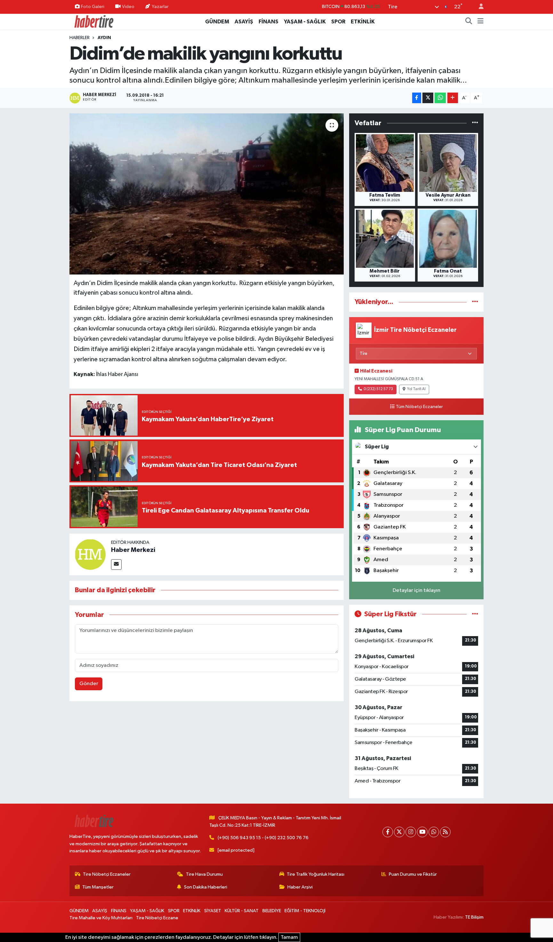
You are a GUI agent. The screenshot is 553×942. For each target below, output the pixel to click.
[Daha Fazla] (452, 98)
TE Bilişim (474, 917)
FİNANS (268, 21)
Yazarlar (160, 6)
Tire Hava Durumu (204, 874)
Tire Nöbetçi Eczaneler (107, 874)
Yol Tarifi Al (416, 389)
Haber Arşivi (300, 887)
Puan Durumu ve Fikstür (413, 874)
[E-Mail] (116, 564)
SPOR (338, 21)
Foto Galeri (92, 6)
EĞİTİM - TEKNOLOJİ (305, 910)
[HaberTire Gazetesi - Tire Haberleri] (93, 21)
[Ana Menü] (480, 22)
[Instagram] (410, 832)
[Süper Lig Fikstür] (475, 614)
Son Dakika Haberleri (205, 887)
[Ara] (469, 22)
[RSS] (445, 832)
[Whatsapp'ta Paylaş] (440, 98)
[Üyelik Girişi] (478, 7)
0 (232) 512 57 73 (378, 389)
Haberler (79, 38)
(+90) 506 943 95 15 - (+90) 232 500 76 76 (263, 837)
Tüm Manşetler (98, 887)
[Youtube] (422, 832)
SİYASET (212, 910)
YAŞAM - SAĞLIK (305, 21)
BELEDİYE (271, 910)
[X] (399, 832)
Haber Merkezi (133, 550)
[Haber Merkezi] (90, 554)
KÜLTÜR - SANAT (242, 910)
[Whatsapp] (434, 832)
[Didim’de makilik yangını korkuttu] (206, 193)
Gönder (88, 683)
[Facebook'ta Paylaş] (416, 98)
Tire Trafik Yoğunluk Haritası (315, 874)
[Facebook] (387, 832)
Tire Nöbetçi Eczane (157, 917)
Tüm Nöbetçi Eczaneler (419, 407)
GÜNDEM (217, 21)
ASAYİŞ (244, 21)
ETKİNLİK (363, 21)
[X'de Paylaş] (427, 98)
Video (128, 6)
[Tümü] (475, 123)
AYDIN (104, 38)
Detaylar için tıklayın (416, 590)
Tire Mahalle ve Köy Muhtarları (100, 917)
